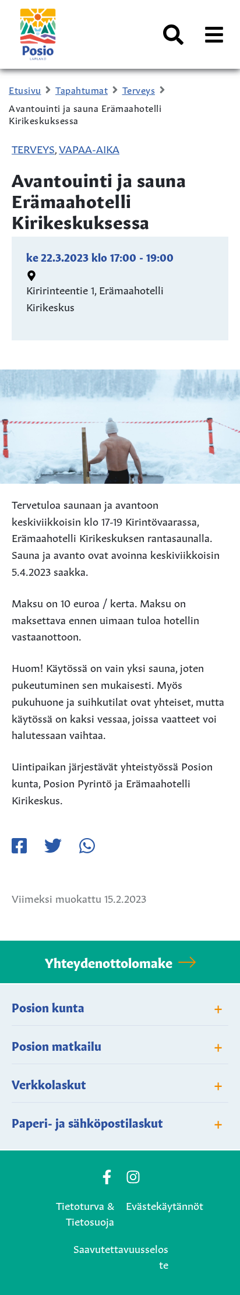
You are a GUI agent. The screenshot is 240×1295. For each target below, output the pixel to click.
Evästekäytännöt (164, 1204)
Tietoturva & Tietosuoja (85, 1212)
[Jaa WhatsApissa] (86, 845)
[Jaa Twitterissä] (53, 845)
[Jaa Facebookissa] (19, 845)
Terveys (33, 148)
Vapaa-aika (89, 148)
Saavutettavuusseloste (120, 1255)
